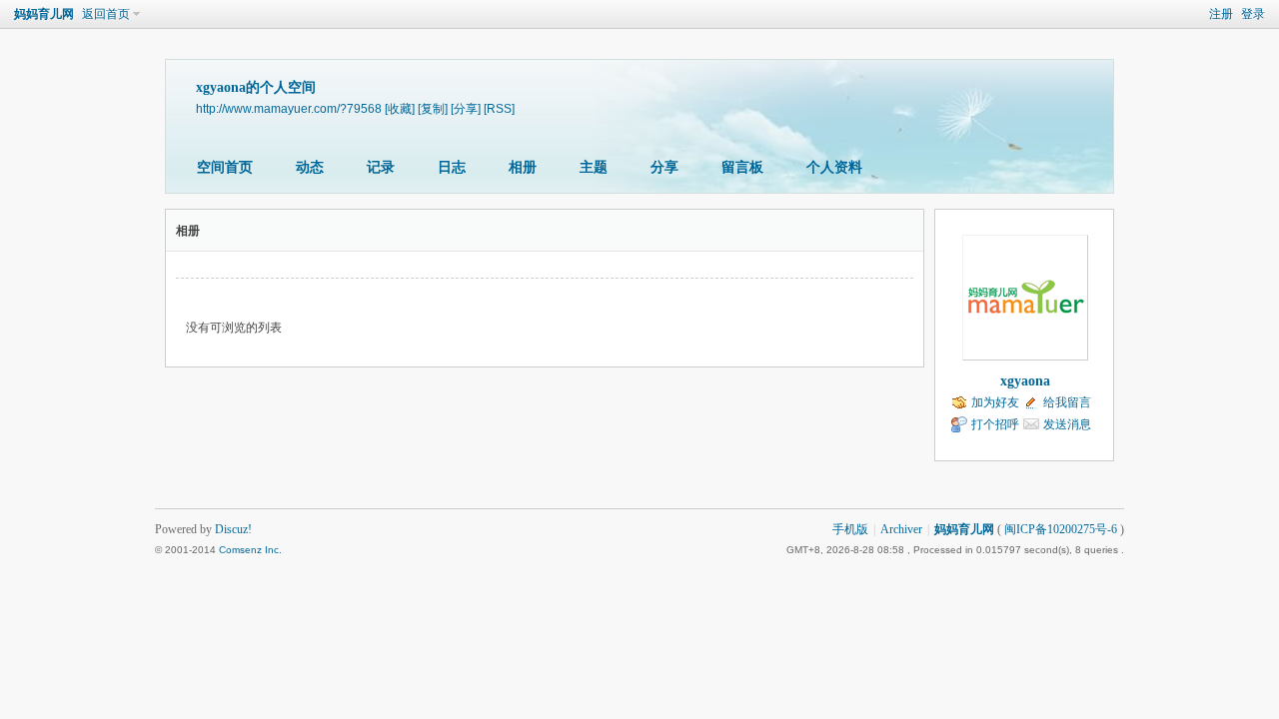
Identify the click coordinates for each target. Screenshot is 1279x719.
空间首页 (225, 167)
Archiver (901, 529)
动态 (310, 167)
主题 (594, 167)
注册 (1221, 14)
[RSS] (499, 108)
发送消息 (1067, 424)
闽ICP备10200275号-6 (1060, 529)
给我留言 (1067, 402)
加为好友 (995, 402)
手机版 (850, 529)
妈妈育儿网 (44, 14)
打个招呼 (995, 424)
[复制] (433, 108)
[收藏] (400, 108)
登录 (1253, 14)
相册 (523, 167)
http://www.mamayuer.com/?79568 (289, 108)
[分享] (466, 108)
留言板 (742, 167)
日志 (452, 167)
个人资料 (834, 167)
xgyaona (1025, 380)
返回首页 (106, 14)
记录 (381, 167)
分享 (664, 167)
